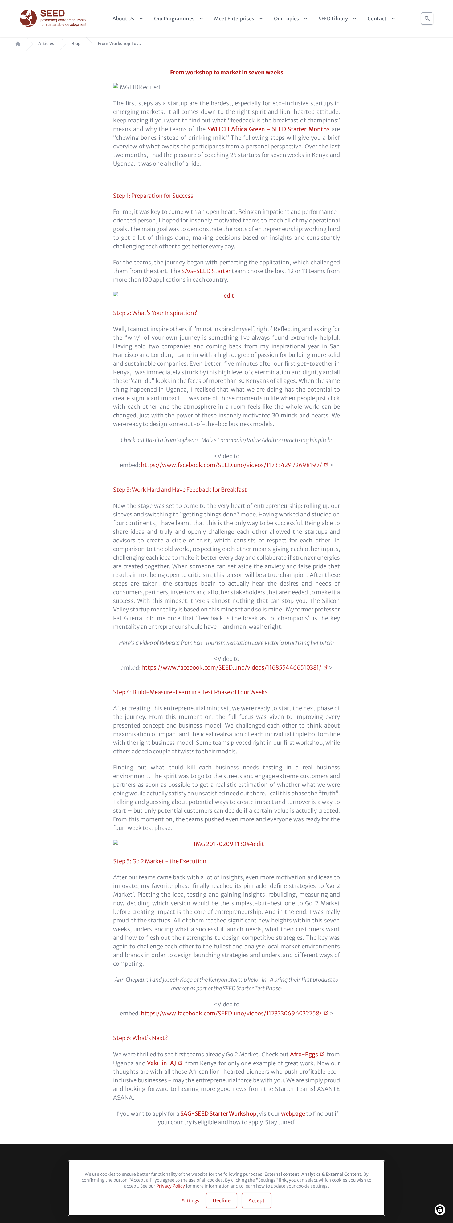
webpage (293, 1113)
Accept (256, 1200)
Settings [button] (190, 1201)
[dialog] (226, 1188)
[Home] (54, 19)
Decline (222, 1200)
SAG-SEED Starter (206, 271)
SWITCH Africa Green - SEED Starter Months (268, 129)
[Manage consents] (440, 1209)
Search (427, 16)
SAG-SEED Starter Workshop (218, 1113)
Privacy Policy (170, 1186)
